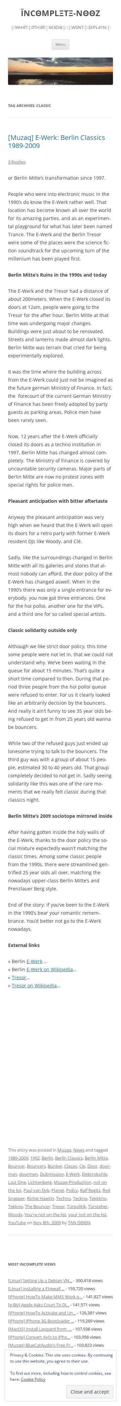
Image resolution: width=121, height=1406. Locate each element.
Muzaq (64, 1150)
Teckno (80, 1198)
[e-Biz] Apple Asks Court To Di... (38, 1305)
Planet (57, 1190)
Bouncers (36, 1166)
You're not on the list (45, 1214)
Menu (60, 44)
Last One (17, 1182)
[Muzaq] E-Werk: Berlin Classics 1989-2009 (56, 141)
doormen (28, 1174)
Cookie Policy (33, 1379)
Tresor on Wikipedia (34, 985)
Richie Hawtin (40, 1198)
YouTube (17, 1223)
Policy (72, 1190)
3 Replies (17, 162)
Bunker (55, 1166)
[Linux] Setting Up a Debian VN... (40, 1280)
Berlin (47, 1158)
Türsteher (98, 1206)
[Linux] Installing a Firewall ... (36, 1289)
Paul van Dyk (36, 1190)
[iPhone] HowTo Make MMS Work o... (45, 1297)
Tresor (19, 977)
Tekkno (15, 1206)
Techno (63, 1198)
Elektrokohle (94, 1174)
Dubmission (52, 1174)
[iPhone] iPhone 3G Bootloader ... (41, 1321)
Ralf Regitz (90, 1190)
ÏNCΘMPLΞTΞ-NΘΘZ (60, 13)
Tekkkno (98, 1198)
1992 (35, 1158)
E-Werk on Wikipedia (50, 969)
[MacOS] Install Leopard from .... (40, 1329)
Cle (82, 1166)
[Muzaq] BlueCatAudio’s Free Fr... (40, 1345)
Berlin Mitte (96, 1158)
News (78, 1150)
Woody (15, 1214)
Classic (70, 1166)
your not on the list (87, 1214)
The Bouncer (37, 1206)
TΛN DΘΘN (79, 1223)
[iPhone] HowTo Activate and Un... (42, 1313)
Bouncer (16, 1166)
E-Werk (34, 961)
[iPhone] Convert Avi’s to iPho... (39, 1337)
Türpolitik (76, 1206)
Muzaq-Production (72, 1182)
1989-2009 (18, 1158)
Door (92, 1166)
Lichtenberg (40, 1182)
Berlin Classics (69, 1158)
